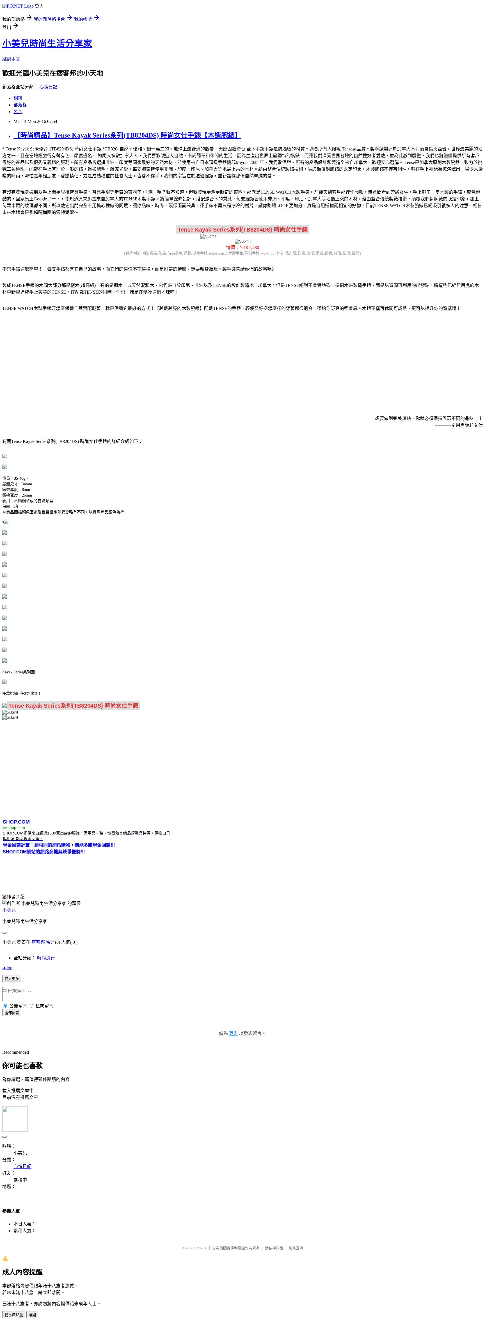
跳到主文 (11, 59)
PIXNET (200, 1248)
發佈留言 (11, 1013)
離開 (32, 1315)
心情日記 (48, 86)
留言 (50, 942)
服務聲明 (296, 1248)
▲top (7, 967)
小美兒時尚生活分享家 (47, 43)
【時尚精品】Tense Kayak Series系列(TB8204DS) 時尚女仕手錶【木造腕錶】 (127, 135)
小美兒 (9, 910)
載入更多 (11, 979)
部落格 (20, 104)
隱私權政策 (274, 1248)
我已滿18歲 (13, 1315)
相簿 (17, 98)
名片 (17, 111)
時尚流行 (46, 957)
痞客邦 (38, 942)
